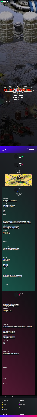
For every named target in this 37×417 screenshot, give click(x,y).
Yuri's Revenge (7, 101)
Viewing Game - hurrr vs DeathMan (17, 396)
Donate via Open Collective (31, 150)
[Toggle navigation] (35, 1)
